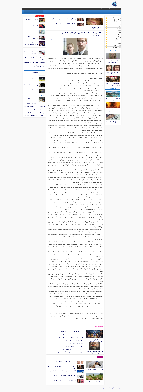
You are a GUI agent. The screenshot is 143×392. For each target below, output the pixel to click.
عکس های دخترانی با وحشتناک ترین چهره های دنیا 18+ (95, 28)
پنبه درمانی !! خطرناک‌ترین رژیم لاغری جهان (35, 57)
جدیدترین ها (109, 8)
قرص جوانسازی (106, 388)
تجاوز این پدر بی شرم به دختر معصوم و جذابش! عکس (112, 61)
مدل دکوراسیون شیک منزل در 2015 (36, 113)
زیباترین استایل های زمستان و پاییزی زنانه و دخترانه (64, 375)
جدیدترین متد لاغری (116, 388)
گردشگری (118, 38)
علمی (119, 32)
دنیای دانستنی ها (117, 47)
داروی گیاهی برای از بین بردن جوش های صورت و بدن (71, 337)
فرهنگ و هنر (118, 43)
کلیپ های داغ (117, 21)
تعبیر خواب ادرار (35, 78)
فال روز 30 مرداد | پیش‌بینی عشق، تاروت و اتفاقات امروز (71, 346)
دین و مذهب (118, 42)
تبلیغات (97, 8)
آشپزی (119, 34)
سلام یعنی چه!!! (35, 72)
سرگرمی (119, 24)
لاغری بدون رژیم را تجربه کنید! (38, 66)
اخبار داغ (119, 28)
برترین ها (103, 8)
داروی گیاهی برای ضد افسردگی (95, 382)
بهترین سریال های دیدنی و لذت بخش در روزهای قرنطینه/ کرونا (113, 84)
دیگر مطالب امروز (51, 326)
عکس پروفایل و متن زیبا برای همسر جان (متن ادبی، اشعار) (112, 122)
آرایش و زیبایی (117, 19)
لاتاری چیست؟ (35, 90)
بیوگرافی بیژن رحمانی (34, 25)
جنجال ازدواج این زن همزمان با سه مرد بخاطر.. (113, 72)
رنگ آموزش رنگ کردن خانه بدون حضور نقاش (34, 106)
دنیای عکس (118, 23)
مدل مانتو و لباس (117, 17)
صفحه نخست (116, 8)
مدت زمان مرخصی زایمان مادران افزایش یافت (65, 362)
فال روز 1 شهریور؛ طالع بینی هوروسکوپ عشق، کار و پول (96, 340)
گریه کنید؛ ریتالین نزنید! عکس (32, 98)
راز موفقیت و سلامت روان (94, 35)
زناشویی (119, 26)
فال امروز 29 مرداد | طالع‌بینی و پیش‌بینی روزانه (73, 349)
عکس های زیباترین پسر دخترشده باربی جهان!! (73, 340)
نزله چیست (42, 60)
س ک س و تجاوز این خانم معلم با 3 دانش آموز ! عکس (63, 380)
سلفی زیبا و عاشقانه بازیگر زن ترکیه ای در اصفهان (64, 24)
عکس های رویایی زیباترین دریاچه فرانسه (113, 99)
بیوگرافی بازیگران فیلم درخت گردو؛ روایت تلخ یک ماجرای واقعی (95, 352)
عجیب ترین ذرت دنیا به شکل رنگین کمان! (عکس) (72, 343)
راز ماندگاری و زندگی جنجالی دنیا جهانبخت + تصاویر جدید (62, 19)
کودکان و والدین (117, 45)
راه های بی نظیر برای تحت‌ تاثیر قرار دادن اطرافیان (83, 33)
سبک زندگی (118, 40)
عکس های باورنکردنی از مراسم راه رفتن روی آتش (113, 110)
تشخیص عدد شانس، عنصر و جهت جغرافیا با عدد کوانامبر (71, 352)
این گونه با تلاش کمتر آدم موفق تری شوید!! (35, 115)
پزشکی (119, 30)
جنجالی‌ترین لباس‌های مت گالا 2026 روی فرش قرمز (72, 331)
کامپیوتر (119, 36)
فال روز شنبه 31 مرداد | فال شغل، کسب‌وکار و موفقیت (71, 334)
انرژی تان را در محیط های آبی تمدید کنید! (35, 104)
